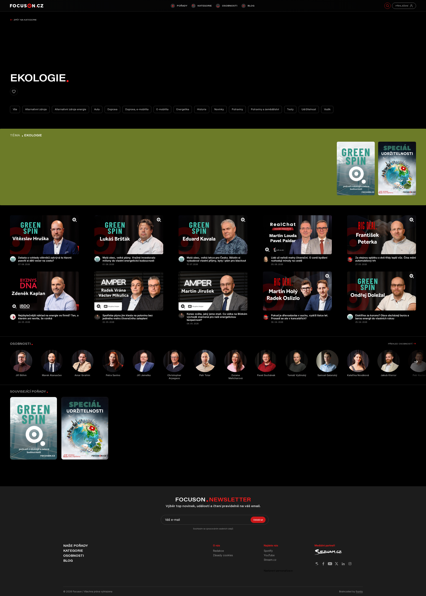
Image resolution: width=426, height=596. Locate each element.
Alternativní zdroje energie (70, 109)
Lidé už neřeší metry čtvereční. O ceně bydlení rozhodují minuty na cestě (299, 259)
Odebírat (258, 519)
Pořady (182, 5)
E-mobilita (162, 109)
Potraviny (237, 109)
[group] (52, 363)
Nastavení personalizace (278, 570)
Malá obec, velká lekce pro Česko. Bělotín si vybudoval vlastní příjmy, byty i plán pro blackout (216, 259)
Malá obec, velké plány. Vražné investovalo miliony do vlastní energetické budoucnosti (129, 259)
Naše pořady (75, 546)
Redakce (218, 550)
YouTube (269, 555)
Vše (15, 109)
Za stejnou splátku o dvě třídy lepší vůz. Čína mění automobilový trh (385, 259)
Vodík (327, 109)
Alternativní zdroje (36, 109)
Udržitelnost (309, 109)
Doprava (112, 109)
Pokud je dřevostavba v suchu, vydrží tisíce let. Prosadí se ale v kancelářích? (299, 317)
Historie (201, 109)
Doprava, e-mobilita (136, 109)
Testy (290, 109)
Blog (251, 5)
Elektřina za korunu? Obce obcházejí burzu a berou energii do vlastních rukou (382, 317)
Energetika (182, 109)
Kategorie (205, 5)
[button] (416, 361)
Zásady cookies (223, 555)
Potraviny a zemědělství (265, 109)
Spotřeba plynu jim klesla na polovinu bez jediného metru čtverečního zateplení (128, 317)
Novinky (219, 109)
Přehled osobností (400, 343)
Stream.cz (270, 559)
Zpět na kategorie (25, 19)
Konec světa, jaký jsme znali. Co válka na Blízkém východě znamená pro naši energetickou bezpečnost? (217, 316)
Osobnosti (229, 5)
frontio (359, 591)
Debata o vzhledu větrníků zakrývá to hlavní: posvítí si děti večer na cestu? (45, 259)
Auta (97, 109)
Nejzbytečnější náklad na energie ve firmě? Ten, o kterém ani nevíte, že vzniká (48, 317)
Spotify (268, 550)
